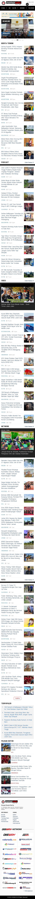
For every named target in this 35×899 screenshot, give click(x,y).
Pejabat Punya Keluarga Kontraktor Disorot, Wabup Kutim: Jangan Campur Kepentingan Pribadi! (10, 473)
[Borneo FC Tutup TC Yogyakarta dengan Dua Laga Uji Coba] (29, 588)
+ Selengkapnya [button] (28, 891)
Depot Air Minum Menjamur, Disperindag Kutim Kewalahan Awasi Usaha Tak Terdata (11, 261)
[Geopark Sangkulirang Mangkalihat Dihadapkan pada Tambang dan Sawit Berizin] (29, 534)
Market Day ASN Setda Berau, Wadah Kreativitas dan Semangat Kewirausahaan (11, 69)
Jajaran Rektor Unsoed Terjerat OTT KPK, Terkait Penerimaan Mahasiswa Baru (12, 337)
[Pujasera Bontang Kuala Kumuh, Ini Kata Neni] (29, 229)
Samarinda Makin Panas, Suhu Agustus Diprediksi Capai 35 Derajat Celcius (21, 768)
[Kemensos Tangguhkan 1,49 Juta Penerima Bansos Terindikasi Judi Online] (6, 790)
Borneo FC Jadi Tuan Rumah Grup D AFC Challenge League (11, 205)
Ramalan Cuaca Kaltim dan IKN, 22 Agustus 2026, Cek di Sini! (12, 59)
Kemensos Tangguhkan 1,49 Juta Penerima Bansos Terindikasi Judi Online (21, 789)
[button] (12, 40)
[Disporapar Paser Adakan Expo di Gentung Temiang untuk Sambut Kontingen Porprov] (29, 656)
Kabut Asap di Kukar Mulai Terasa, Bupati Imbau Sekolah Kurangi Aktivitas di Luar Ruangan (11, 183)
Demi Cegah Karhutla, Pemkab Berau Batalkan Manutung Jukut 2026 (12, 94)
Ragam (15, 820)
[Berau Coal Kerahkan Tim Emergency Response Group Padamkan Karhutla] (6, 780)
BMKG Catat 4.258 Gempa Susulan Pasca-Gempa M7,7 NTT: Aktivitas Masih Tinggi (11, 371)
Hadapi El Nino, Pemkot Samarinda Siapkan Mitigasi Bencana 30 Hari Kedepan (10, 195)
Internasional (16, 823)
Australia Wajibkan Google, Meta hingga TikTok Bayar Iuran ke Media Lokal (12, 326)
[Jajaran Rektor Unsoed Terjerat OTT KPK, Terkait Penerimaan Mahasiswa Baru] (29, 338)
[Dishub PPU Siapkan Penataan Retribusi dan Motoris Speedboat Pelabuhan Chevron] (29, 690)
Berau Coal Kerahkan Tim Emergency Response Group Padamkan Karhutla (21, 778)
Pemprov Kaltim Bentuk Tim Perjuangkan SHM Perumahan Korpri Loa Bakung (11, 418)
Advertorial (16, 821)
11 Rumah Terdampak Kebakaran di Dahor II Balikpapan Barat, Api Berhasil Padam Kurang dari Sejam (11, 609)
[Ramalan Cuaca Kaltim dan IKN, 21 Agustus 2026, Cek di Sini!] (29, 463)
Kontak (3, 815)
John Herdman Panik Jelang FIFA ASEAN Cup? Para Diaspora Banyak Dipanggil (11, 678)
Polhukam (31, 8)
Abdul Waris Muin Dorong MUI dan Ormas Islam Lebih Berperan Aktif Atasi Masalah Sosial (11, 142)
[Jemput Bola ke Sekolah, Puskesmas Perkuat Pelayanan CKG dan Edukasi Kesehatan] (17, 440)
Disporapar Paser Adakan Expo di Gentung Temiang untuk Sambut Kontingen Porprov (12, 655)
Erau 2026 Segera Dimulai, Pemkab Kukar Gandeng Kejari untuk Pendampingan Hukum (12, 510)
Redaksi (3, 816)
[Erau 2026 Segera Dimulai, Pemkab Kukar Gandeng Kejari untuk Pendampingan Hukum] (29, 511)
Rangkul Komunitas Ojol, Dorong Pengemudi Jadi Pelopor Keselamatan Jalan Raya (12, 105)
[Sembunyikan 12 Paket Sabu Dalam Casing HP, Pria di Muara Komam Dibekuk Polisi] (29, 646)
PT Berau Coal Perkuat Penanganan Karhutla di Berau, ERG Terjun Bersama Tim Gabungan (12, 117)
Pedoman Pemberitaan (4, 820)
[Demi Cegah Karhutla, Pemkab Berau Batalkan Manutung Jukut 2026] (29, 95)
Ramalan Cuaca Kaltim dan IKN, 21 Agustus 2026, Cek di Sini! (12, 461)
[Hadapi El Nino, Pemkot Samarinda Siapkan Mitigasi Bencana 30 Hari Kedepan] (29, 196)
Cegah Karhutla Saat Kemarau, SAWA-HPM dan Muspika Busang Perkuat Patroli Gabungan (11, 633)
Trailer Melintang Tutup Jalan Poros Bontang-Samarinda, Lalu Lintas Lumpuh (12, 598)
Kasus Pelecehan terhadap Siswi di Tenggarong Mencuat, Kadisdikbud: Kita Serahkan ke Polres (11, 406)
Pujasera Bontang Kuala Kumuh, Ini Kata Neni (12, 228)
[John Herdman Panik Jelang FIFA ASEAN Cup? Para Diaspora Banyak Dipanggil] (29, 680)
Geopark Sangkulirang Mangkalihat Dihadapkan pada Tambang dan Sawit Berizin (11, 533)
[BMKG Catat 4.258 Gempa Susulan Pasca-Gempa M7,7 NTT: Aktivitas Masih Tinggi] (29, 372)
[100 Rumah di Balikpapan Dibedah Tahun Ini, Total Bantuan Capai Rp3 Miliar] (29, 395)
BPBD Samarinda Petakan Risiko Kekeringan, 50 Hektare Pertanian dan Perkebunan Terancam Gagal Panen (11, 545)
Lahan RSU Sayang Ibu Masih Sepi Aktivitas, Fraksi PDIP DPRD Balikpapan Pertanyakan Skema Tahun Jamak (12, 521)
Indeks (17, 698)
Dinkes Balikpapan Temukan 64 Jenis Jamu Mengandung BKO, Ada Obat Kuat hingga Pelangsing (12, 216)
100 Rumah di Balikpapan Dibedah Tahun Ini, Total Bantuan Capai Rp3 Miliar (10, 394)
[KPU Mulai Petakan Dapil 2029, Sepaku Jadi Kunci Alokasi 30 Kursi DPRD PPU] (29, 361)
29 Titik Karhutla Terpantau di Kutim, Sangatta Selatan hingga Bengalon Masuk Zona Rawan (11, 272)
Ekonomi (22, 8)
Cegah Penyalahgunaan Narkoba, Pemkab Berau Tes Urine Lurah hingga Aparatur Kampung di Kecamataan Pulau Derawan (12, 82)
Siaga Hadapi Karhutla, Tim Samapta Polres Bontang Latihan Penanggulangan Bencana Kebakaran (10, 485)
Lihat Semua (29, 162)
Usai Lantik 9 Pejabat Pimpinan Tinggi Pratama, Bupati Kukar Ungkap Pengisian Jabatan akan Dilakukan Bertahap (12, 171)
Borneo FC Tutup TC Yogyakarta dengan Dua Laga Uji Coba (11, 587)
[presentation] (33, 297)
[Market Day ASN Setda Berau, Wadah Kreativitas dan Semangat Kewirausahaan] (29, 70)
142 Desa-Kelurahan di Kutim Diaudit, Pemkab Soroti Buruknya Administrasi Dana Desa (11, 667)
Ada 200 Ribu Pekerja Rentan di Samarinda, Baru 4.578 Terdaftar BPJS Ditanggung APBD (12, 349)
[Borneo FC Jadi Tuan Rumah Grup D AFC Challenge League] (29, 207)
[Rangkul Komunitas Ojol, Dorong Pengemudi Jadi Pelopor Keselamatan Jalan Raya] (29, 106)
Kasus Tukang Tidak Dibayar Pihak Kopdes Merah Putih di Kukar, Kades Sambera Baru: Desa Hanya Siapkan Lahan (11, 570)
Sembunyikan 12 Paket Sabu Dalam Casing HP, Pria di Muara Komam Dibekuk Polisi (12, 644)
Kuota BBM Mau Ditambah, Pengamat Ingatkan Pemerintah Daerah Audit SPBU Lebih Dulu (12, 316)
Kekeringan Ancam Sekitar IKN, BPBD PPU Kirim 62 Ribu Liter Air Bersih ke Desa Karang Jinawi (12, 557)
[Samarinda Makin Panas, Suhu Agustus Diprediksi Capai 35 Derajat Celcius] (6, 769)
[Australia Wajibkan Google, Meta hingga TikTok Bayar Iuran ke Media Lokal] (29, 328)
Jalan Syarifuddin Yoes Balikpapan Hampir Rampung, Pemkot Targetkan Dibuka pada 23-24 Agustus (12, 129)
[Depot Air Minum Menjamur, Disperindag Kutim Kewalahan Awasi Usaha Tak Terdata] (29, 262)
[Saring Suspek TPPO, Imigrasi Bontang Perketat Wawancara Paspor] (29, 50)
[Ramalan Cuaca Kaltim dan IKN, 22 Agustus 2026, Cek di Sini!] (29, 60)
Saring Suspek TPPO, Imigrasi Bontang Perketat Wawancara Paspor (11, 49)
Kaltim (14, 8)
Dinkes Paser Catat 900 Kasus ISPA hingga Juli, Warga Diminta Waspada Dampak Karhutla (12, 621)
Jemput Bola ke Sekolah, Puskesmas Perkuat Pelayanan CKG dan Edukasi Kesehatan (17, 453)
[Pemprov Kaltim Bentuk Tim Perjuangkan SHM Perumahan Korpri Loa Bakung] (29, 419)
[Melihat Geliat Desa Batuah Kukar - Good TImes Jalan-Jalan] (17, 293)
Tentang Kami (5, 818)
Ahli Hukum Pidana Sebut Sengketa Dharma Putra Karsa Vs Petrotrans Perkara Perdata (12, 153)
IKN (10, 8)
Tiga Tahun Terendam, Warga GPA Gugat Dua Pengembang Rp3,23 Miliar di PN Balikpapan (12, 238)
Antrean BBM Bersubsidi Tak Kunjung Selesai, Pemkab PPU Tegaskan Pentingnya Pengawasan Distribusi (11, 498)
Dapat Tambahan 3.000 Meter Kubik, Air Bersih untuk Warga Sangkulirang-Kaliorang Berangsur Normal (11, 383)
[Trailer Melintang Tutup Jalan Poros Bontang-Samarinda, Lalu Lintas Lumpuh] (29, 599)
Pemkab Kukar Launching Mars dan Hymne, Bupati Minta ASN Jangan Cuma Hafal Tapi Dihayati (12, 250)
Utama (3, 8)
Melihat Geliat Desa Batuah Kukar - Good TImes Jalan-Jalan (15, 305)
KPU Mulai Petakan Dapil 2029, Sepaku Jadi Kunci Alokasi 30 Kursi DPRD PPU (12, 360)
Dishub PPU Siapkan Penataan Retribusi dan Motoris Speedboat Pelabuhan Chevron (12, 689)
